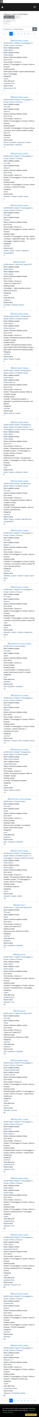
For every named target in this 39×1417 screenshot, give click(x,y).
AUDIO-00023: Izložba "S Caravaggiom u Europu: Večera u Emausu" (18, 1238)
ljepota (11, 359)
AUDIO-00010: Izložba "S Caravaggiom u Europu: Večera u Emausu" (18, 534)
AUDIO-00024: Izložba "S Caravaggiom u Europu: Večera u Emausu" (18, 1297)
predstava (7, 300)
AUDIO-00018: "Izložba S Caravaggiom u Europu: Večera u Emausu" (18, 958)
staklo (6, 359)
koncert (6, 1105)
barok (28, 142)
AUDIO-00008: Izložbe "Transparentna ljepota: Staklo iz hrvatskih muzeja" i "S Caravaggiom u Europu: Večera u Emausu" (19, 426)
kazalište (11, 686)
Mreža (17, 17)
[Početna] (2, 7)
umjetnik (26, 740)
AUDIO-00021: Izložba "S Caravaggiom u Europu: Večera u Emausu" (18, 1123)
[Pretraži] (34, 29)
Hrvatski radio (8, 1303)
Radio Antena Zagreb (11, 759)
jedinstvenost (26, 519)
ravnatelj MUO (9, 144)
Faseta (6, 17)
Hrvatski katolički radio (12, 1070)
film (15, 88)
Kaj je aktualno (9, 1133)
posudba (13, 142)
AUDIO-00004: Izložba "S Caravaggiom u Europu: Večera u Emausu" (18, 209)
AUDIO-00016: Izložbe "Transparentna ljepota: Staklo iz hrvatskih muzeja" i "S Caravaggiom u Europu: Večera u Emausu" (19, 855)
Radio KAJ (7, 1129)
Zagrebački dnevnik (11, 1249)
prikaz (6, 191)
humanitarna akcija (10, 1388)
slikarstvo (18, 144)
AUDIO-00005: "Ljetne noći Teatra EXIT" (18, 264)
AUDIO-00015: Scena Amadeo (14, 801)
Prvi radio (7, 107)
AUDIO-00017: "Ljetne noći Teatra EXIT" (18, 907)
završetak (7, 305)
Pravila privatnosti (8, 1412)
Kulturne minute (9, 1075)
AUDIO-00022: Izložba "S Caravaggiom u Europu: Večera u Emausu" (18, 1182)
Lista (12, 17)
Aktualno (7, 111)
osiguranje (21, 142)
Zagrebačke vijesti (10, 764)
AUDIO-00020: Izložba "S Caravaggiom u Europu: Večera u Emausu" (18, 1064)
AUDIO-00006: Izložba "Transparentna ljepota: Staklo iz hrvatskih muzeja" (17, 317)
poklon (6, 142)
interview (7, 137)
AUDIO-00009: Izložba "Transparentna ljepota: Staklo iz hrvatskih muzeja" (17, 484)
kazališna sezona (18, 305)
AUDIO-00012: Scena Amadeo (14, 646)
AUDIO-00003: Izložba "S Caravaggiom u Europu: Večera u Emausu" (18, 157)
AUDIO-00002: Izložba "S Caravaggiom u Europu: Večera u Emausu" (18, 100)
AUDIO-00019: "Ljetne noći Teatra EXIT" (18, 1013)
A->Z (6, 23)
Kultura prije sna (9, 328)
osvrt (5, 467)
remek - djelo (29, 575)
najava (6, 78)
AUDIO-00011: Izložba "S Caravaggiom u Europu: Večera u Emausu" (18, 590)
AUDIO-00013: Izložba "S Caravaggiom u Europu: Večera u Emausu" (18, 699)
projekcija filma (9, 83)
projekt (17, 359)
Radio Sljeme (8, 50)
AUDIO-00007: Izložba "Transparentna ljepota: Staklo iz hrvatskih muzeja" (17, 371)
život (20, 740)
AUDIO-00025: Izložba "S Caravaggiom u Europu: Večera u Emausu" (18, 1349)
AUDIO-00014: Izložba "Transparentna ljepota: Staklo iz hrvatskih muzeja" (17, 753)
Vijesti (6, 655)
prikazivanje (8, 88)
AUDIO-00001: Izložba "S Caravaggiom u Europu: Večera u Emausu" (18, 44)
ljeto (5, 686)
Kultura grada (8, 55)
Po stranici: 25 (9, 20)
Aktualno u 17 (8, 1360)
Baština (6, 1308)
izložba (14, 196)
